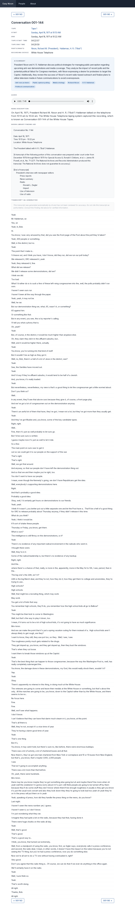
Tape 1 (34, 28)
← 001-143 (17, 14)
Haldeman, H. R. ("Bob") (71, 48)
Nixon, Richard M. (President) (44, 48)
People (22, 3)
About (33, 3)
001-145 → (107, 14)
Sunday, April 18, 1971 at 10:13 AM (46, 32)
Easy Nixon (8, 3)
